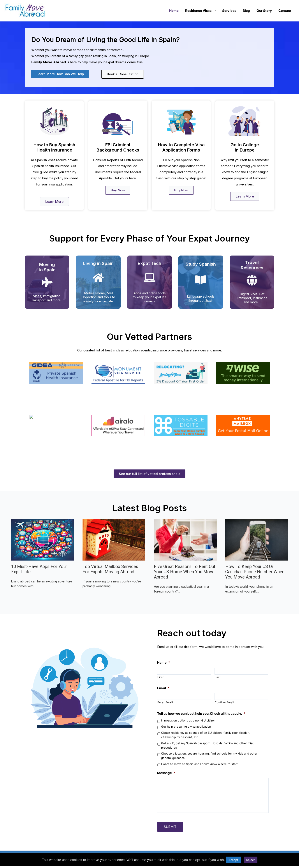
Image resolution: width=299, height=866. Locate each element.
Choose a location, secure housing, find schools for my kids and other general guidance (209, 756)
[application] (213, 10)
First (160, 677)
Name (163, 662)
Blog (246, 11)
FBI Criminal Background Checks (118, 147)
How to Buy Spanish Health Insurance (54, 147)
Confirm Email (224, 702)
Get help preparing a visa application (186, 726)
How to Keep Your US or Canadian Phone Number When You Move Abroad (254, 572)
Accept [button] (233, 860)
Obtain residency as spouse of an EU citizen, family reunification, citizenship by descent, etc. (205, 735)
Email (163, 688)
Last (218, 677)
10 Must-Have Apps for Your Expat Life (39, 569)
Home (174, 11)
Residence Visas (198, 11)
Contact (284, 11)
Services (229, 11)
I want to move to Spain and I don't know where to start (199, 764)
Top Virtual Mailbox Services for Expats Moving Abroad (110, 569)
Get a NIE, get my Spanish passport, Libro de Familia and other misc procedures (207, 745)
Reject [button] (250, 860)
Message (166, 773)
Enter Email (165, 702)
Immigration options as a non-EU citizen (188, 720)
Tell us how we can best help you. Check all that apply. (201, 713)
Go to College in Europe (244, 147)
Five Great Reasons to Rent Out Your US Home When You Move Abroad (184, 572)
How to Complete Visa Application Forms (181, 147)
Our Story (264, 11)
